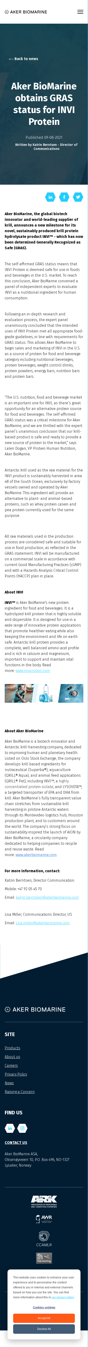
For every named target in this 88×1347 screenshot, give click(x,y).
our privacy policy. (63, 1297)
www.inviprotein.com (32, 670)
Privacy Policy (16, 1074)
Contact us (16, 1142)
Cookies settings (44, 1307)
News (9, 1083)
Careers (11, 1065)
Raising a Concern (20, 1092)
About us (12, 1057)
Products (12, 1048)
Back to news (26, 59)
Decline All (44, 1329)
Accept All (44, 1318)
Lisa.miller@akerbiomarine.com (43, 923)
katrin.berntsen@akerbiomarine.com (47, 897)
